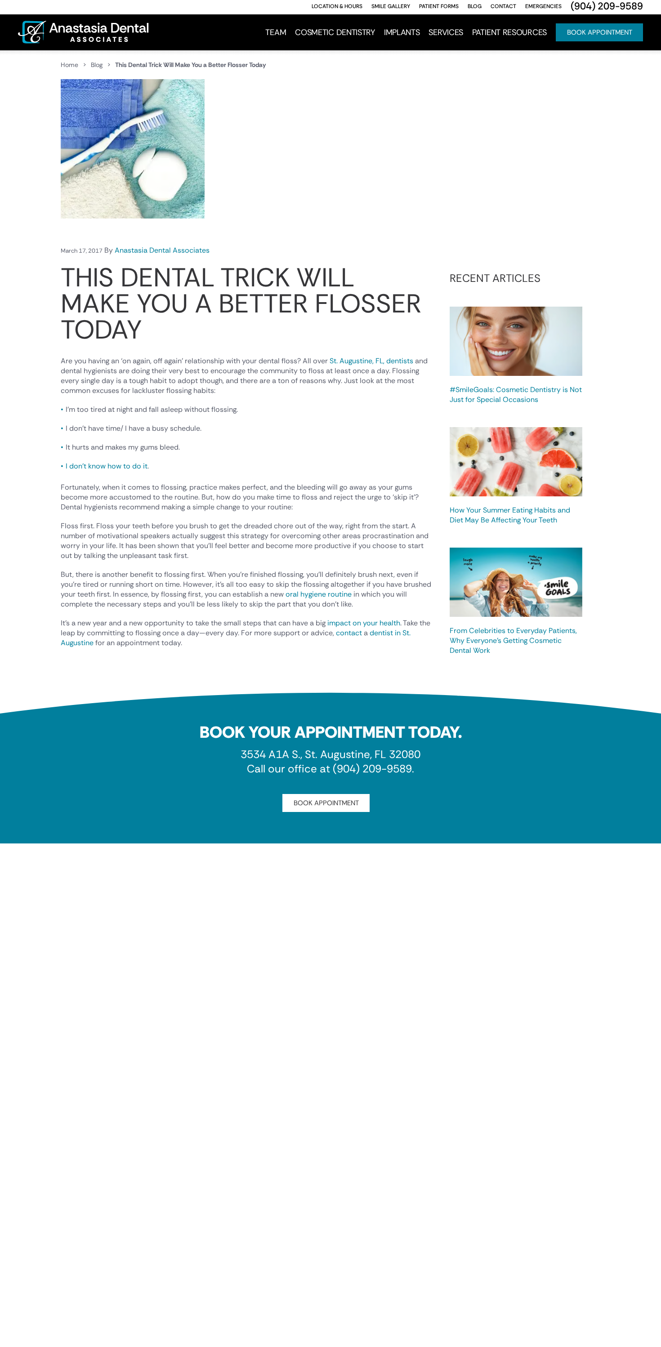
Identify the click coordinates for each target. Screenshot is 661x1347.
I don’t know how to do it (106, 466)
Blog (97, 65)
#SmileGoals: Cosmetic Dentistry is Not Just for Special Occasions (516, 394)
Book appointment (326, 802)
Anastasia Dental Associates (162, 250)
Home (69, 65)
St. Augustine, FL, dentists (371, 361)
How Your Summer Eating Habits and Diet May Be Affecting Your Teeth (510, 515)
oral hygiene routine (319, 594)
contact (349, 633)
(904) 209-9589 (372, 769)
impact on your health (363, 623)
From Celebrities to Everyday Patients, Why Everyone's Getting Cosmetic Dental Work (513, 640)
